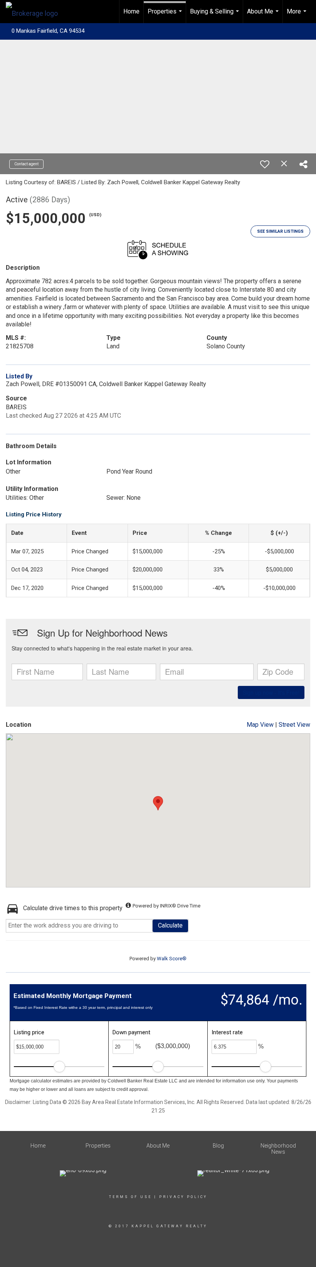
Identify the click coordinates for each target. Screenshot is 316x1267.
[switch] (264, 164)
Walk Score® (172, 958)
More (297, 15)
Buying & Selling (215, 15)
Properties (166, 15)
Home (131, 11)
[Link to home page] (36, 11)
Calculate (170, 925)
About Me (264, 15)
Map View (260, 724)
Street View (294, 724)
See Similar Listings (280, 231)
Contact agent (26, 164)
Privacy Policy (183, 1197)
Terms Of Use (130, 1197)
